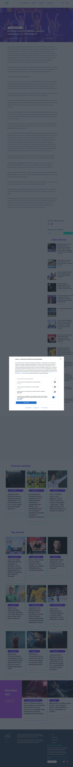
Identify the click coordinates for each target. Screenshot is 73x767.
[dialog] (36, 383)
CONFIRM (26, 402)
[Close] (61, 359)
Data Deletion (28, 407)
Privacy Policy (44, 407)
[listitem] (36, 379)
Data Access (36, 407)
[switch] (54, 382)
